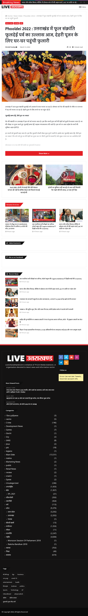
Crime (8, 422)
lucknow (13, 586)
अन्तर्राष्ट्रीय (9, 486)
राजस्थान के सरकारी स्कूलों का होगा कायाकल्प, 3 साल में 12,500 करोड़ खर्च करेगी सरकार (51, 2)
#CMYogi (6, 574)
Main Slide (18, 16)
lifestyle (5, 586)
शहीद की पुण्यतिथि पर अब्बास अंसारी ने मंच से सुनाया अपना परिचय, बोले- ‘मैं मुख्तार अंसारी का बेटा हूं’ (51, 320)
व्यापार (8, 548)
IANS (8, 440)
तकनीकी (9, 501)
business (21, 574)
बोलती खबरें (10, 522)
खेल (7, 490)
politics (22, 586)
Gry (7, 437)
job (7, 447)
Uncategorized (12, 483)
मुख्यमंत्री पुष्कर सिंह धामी (9, 602)
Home (9, 16)
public (8, 465)
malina (9, 458)
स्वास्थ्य (8, 555)
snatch (9, 476)
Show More (43, 153)
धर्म (7, 504)
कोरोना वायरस (13, 598)
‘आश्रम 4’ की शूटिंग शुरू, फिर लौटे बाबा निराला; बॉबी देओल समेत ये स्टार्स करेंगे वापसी (46, 309)
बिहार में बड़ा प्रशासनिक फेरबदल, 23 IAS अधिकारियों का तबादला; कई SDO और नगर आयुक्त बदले (50, 329)
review (9, 472)
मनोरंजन (9, 526)
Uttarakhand (7, 594)
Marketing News (13, 462)
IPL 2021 (11, 494)
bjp (13, 574)
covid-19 (14, 578)
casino (8, 419)
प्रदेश (21, 23)
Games (9, 430)
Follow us (63, 370)
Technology (14, 590)
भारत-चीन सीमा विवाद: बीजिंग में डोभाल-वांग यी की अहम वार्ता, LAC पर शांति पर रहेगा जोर (71, 226)
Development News (14, 426)
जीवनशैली (9, 497)
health (17, 582)
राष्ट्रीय (8, 537)
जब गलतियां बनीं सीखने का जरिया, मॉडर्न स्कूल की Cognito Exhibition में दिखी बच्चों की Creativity (44, 226)
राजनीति (9, 533)
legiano (9, 451)
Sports (5, 590)
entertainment (7, 582)
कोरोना (4, 598)
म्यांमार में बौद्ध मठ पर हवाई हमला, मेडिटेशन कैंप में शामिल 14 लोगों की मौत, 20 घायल (16, 226)
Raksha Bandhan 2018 (17, 544)
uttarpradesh (18, 594)
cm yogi (5, 578)
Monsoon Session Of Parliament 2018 (24, 540)
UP (22, 590)
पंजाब (10, 519)
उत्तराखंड (16, 23)
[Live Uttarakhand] (12, 7)
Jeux (8, 444)
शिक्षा (8, 551)
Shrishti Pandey (10, 47)
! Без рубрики (12, 415)
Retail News (11, 469)
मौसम (8, 530)
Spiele (8, 479)
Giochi (8, 433)
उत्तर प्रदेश (11, 511)
